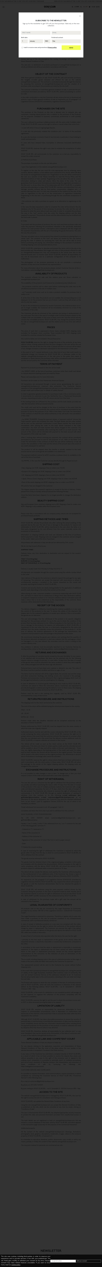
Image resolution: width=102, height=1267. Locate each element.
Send (71, 48)
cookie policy (15, 1265)
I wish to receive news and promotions (40, 48)
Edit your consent (82, 1261)
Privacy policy (52, 48)
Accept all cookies (56, 1261)
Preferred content (57, 38)
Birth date (24, 38)
